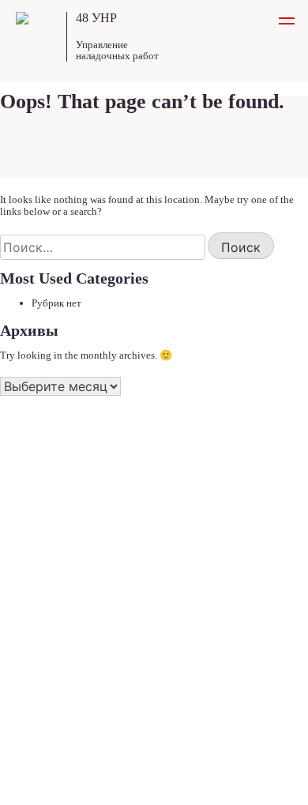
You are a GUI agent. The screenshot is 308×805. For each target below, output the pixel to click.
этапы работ (43, 507)
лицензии (36, 564)
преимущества (48, 488)
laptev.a (270, 784)
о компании (41, 526)
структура (39, 545)
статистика (40, 583)
